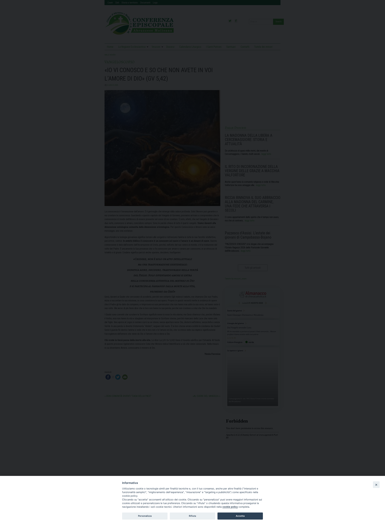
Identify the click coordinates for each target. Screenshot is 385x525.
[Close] (376, 484)
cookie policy (230, 506)
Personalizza (145, 516)
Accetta (240, 516)
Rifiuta (192, 516)
